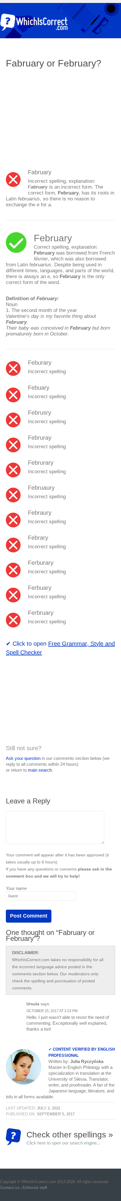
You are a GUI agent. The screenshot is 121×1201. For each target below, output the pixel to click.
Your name (16, 888)
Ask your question (23, 758)
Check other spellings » (69, 1137)
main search (40, 770)
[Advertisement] (55, 116)
